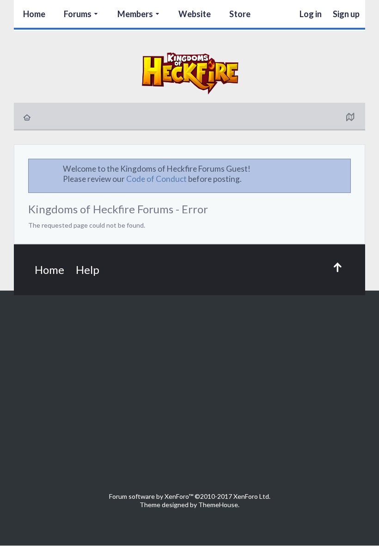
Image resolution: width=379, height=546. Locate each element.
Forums (78, 14)
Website (194, 14)
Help (87, 269)
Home (34, 14)
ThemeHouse (218, 505)
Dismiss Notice (344, 168)
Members (135, 14)
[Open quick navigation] (350, 116)
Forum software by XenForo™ (189, 496)
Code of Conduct (156, 179)
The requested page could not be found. (86, 225)
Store (240, 14)
